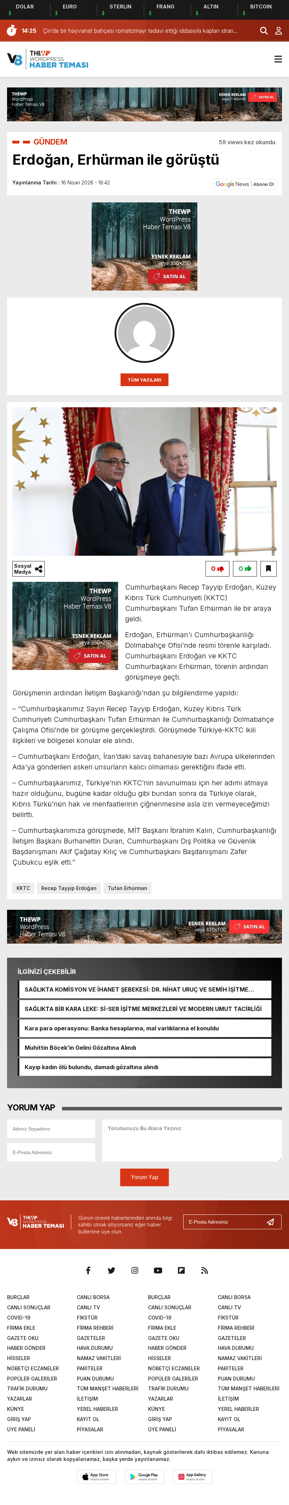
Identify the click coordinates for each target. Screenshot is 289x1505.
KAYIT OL (88, 1419)
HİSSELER (18, 1358)
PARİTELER (90, 1368)
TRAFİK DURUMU (27, 1388)
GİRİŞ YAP (19, 1419)
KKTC (23, 888)
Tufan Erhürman (127, 888)
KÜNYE (15, 1409)
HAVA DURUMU (95, 1348)
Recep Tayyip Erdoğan (69, 888)
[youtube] (157, 1270)
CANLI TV (88, 1307)
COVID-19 (18, 1318)
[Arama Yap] (261, 30)
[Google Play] (144, 1477)
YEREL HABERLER (97, 1409)
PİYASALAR (90, 1429)
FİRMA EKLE (21, 1328)
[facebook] (88, 1270)
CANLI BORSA (93, 1297)
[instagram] (134, 1270)
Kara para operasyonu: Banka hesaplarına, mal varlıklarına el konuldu (122, 1028)
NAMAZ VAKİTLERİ (99, 1358)
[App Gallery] (192, 1477)
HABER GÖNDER (26, 1348)
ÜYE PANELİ (21, 1429)
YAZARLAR (19, 1399)
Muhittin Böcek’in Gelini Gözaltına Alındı (80, 1047)
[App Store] (96, 1477)
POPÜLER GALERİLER (32, 1379)
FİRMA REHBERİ (95, 1328)
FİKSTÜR (87, 1318)
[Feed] (204, 1270)
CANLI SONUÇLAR (28, 1307)
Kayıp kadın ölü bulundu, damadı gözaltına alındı (91, 1067)
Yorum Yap (144, 1177)
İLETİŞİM (87, 1399)
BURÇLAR (18, 1297)
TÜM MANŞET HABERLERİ (108, 1388)
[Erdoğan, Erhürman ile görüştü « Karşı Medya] (47, 58)
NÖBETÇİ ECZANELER (33, 1368)
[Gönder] (273, 1221)
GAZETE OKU (22, 1338)
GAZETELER (91, 1338)
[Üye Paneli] (275, 30)
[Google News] (245, 183)
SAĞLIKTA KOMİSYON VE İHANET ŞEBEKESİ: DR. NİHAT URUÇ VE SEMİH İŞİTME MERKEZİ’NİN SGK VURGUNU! (136, 989)
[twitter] (111, 1270)
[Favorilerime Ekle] (268, 569)
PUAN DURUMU (95, 1379)
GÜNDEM (50, 141)
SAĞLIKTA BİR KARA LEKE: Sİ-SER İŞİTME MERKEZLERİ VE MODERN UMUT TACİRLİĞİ (143, 1008)
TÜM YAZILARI (144, 380)
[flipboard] (181, 1270)
